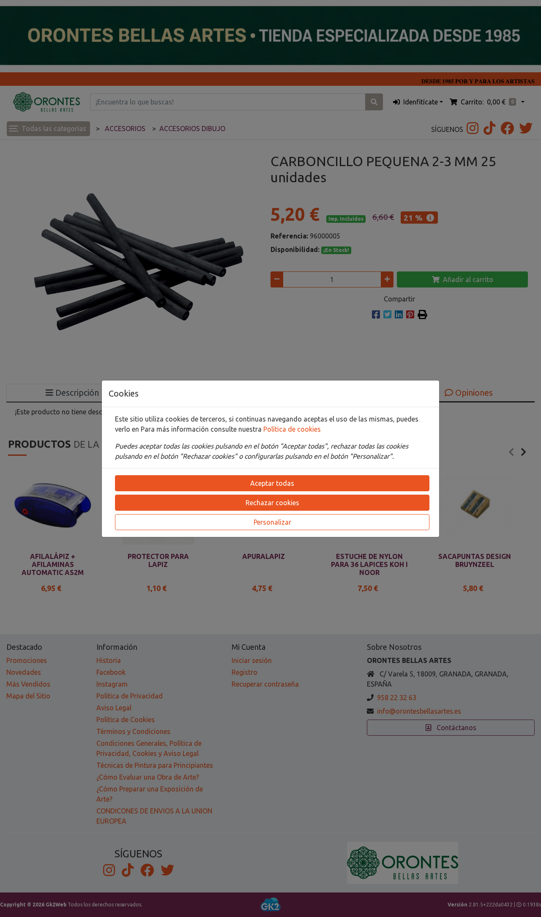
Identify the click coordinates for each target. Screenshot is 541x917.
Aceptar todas (272, 483)
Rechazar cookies (272, 502)
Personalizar (272, 522)
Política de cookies (292, 429)
